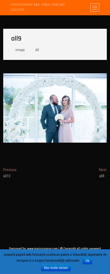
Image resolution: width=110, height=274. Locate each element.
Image (20, 50)
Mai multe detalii (56, 268)
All (37, 50)
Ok (87, 261)
